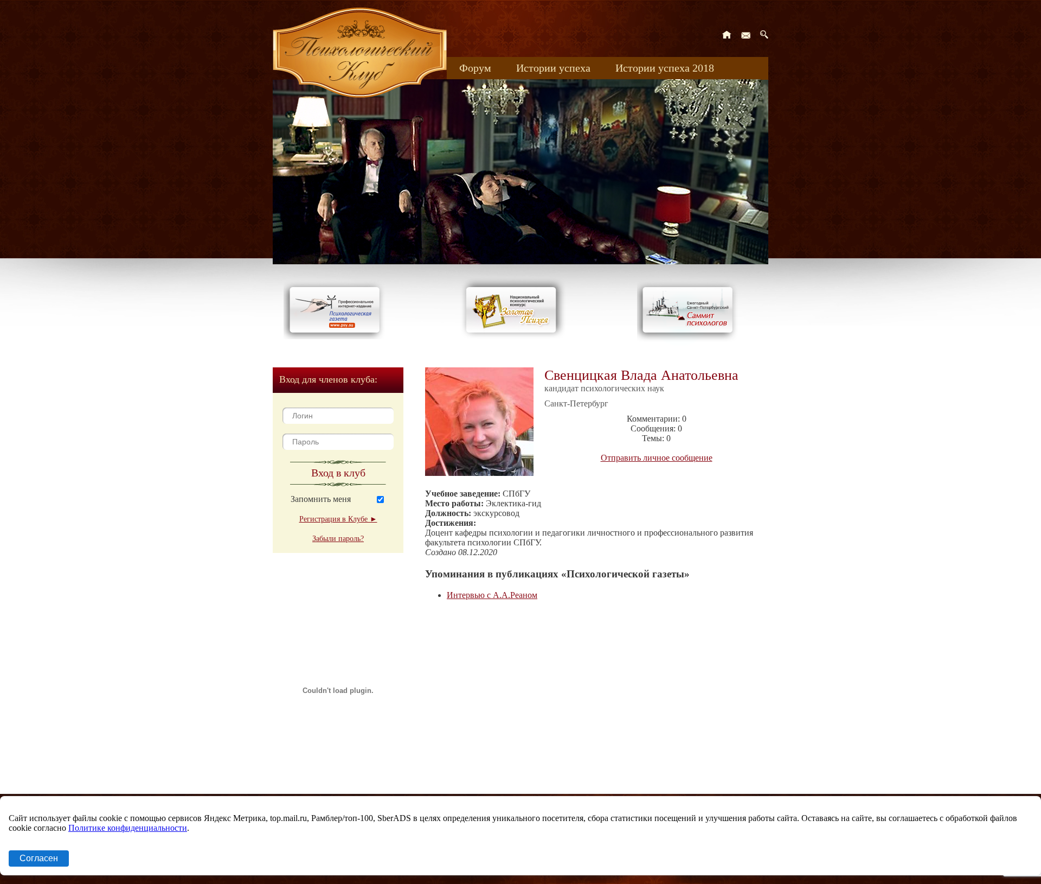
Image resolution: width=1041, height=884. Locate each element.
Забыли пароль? (338, 539)
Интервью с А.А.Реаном (492, 595)
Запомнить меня (321, 499)
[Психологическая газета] (337, 336)
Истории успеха (553, 68)
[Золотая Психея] (513, 336)
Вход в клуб (338, 473)
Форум (475, 68)
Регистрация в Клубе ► (338, 519)
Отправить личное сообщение (656, 457)
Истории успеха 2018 (664, 68)
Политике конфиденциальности (127, 827)
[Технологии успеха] (690, 342)
